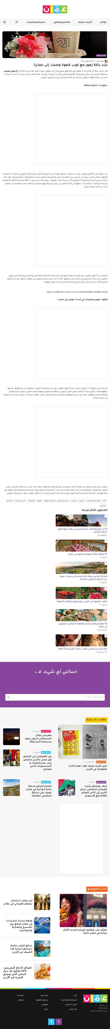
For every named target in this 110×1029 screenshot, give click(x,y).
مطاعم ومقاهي (62, 22)
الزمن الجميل (71, 1005)
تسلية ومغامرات (35, 22)
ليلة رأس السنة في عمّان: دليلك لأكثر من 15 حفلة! (82, 649)
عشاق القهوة (42, 1000)
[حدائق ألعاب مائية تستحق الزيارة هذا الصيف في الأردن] (42, 949)
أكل (75, 996)
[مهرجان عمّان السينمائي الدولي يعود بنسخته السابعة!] (11, 736)
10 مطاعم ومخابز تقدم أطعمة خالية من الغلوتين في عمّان (82, 625)
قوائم (103, 22)
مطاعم (20, 996)
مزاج (46, 1009)
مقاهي (21, 1000)
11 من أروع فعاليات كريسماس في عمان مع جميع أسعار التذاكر (82, 530)
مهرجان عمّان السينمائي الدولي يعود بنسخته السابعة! (38, 738)
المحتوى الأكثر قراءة (95, 510)
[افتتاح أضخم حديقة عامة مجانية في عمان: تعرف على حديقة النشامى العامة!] (11, 787)
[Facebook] (51, 1022)
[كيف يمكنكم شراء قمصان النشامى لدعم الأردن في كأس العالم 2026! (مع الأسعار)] (66, 787)
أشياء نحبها (85, 22)
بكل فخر (73, 1009)
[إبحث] (8, 697)
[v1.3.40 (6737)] (95, 998)
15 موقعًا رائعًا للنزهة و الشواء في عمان (87, 554)
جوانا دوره (100, 61)
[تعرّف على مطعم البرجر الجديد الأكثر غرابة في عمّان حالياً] (83, 910)
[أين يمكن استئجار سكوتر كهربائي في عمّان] (42, 902)
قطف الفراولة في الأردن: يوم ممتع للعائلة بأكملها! (82, 601)
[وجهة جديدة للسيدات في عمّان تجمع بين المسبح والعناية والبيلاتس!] (42, 925)
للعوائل (44, 1005)
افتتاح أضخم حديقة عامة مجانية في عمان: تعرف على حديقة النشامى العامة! (83, 578)
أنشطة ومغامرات (69, 1000)
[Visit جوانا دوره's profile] (106, 61)
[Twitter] (58, 1022)
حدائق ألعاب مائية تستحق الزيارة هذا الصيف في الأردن (21, 949)
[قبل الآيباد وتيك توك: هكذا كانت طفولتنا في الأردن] (82, 742)
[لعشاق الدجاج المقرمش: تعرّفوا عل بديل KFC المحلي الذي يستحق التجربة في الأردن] (42, 972)
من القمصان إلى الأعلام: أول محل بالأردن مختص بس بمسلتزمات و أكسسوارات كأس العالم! (37, 763)
